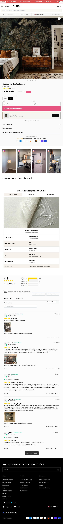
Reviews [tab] (6, 298)
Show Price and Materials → (14, 108)
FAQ (3, 488)
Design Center (6, 496)
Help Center (5, 485)
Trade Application (44, 488)
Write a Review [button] (54, 294)
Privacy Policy (24, 485)
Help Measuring (6, 482)
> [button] (32, 453)
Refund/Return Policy (26, 479)
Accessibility (23, 490)
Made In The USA (44, 482)
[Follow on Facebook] (3, 507)
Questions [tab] (18, 298)
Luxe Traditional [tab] (13, 194)
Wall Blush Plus (24, 488)
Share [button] (6, 337)
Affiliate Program (7, 490)
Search (41, 485)
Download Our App (44, 479)
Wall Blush (6, 86)
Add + (55, 115)
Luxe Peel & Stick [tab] (50, 194)
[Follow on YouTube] (15, 507)
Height (33, 101)
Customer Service (7, 479)
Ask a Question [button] (39, 294)
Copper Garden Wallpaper (10, 333)
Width (3, 101)
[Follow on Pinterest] (11, 507)
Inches (5, 98)
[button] (56, 337)
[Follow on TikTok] (19, 507)
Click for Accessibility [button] (10, 512)
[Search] (59, 10)
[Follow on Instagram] (7, 507)
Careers (4, 493)
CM (10, 98)
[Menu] (2, 6)
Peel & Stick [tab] (31, 194)
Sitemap (4, 499)
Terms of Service (25, 482)
